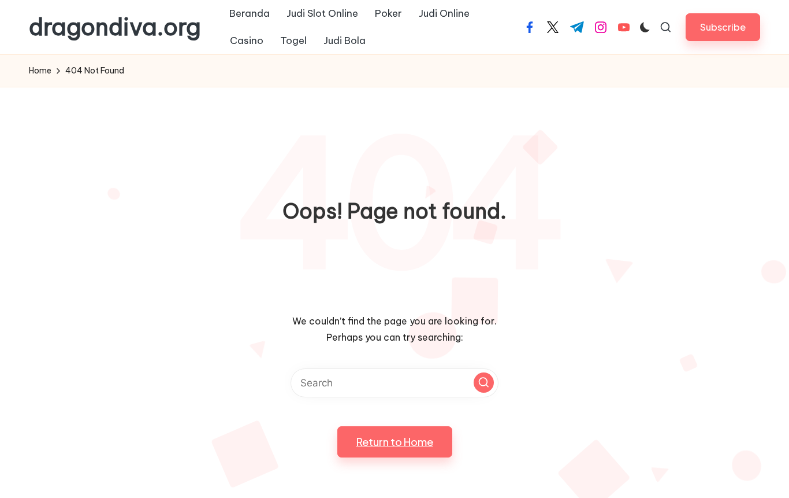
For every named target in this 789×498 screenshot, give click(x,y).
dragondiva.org (115, 27)
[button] (723, 26)
